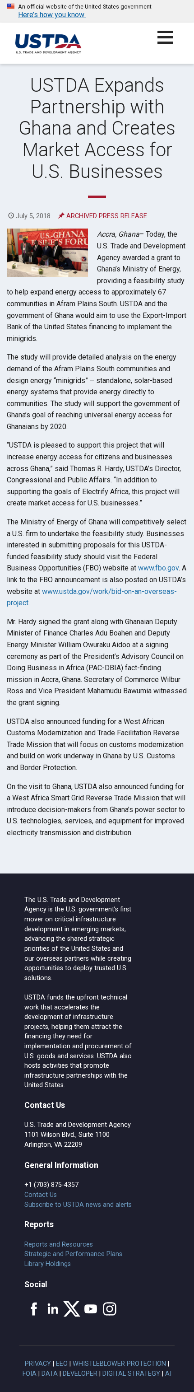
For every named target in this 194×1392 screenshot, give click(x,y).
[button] (170, 43)
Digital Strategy (131, 1374)
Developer (80, 1374)
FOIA (30, 1374)
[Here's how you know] (97, 11)
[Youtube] (90, 1308)
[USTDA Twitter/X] (71, 1308)
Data (50, 1374)
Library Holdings (47, 1264)
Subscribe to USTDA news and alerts (78, 1205)
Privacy (38, 1364)
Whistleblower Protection (119, 1364)
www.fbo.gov (158, 568)
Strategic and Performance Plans (73, 1254)
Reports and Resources (58, 1244)
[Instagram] (109, 1308)
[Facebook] (33, 1308)
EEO (62, 1364)
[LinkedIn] (52, 1308)
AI (168, 1374)
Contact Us (40, 1195)
